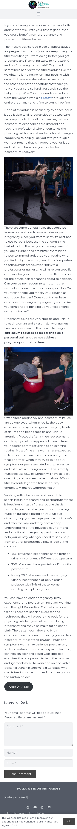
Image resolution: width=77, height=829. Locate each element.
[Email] (49, 807)
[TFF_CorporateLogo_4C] (38, 5)
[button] (38, 14)
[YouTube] (35, 807)
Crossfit (46, 98)
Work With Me (18, 686)
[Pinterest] (42, 807)
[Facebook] (28, 807)
